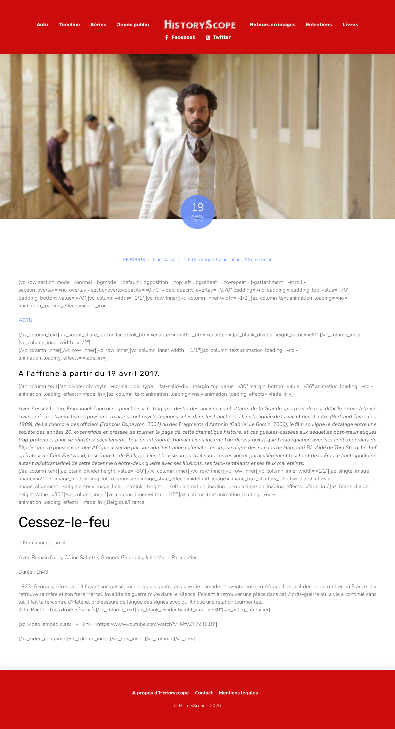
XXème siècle (258, 259)
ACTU (25, 320)
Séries (98, 24)
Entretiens (319, 24)
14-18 (190, 259)
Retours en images (273, 24)
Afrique (206, 259)
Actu (42, 24)
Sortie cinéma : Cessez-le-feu (197, 242)
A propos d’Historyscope (160, 692)
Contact (204, 692)
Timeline (69, 24)
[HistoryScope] (199, 25)
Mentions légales (238, 692)
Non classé (164, 259)
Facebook (183, 37)
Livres (350, 24)
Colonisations (229, 259)
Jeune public (133, 24)
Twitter (221, 37)
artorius (134, 260)
